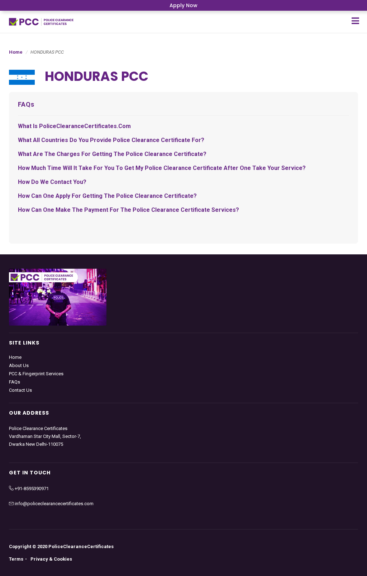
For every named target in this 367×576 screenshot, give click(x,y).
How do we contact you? (52, 182)
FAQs (14, 382)
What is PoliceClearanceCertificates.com (74, 126)
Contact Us (20, 390)
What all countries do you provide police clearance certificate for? (111, 140)
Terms (16, 559)
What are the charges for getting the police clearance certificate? (112, 154)
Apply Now (183, 5)
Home (16, 52)
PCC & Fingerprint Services (36, 373)
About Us (19, 365)
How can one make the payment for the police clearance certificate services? (128, 209)
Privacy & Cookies (51, 559)
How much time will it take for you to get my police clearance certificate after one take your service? (162, 168)
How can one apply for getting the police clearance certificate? (107, 195)
